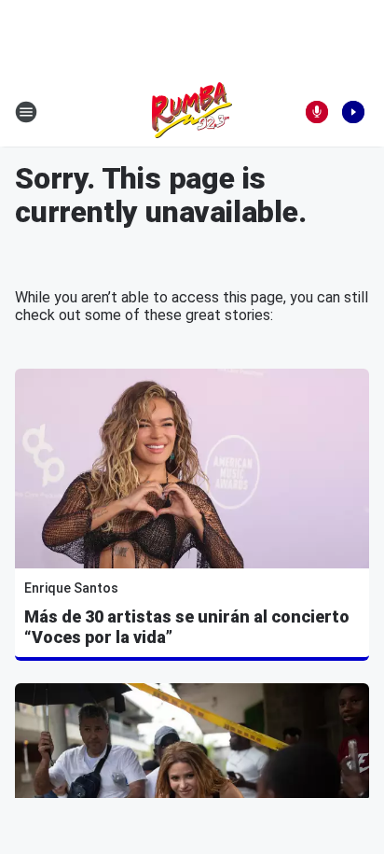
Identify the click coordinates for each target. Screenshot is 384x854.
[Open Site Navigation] (26, 112)
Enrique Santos (71, 588)
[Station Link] (192, 112)
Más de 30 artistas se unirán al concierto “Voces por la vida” (187, 627)
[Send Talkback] (317, 112)
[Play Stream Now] (353, 112)
